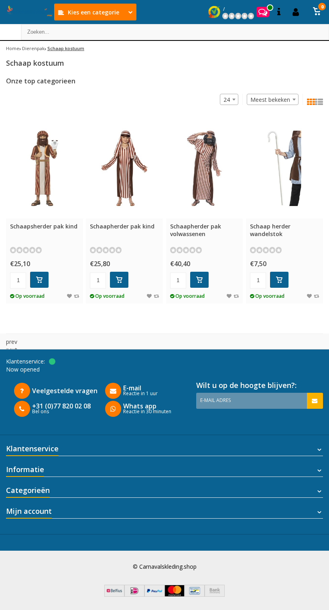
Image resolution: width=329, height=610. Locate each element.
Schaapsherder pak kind (43, 226)
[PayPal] (154, 594)
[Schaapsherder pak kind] (44, 168)
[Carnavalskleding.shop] (27, 12)
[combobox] (273, 99)
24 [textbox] (226, 99)
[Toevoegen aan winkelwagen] (39, 280)
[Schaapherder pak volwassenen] (204, 168)
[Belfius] (114, 594)
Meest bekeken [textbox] (270, 99)
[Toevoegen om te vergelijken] (76, 296)
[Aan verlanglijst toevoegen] (69, 296)
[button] (317, 12)
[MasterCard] (174, 594)
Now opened (23, 369)
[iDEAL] (134, 594)
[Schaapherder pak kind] (124, 168)
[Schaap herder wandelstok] (284, 168)
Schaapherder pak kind (122, 226)
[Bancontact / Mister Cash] (195, 594)
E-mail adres (215, 400)
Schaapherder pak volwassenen (195, 230)
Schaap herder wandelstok (270, 230)
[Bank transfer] (215, 594)
